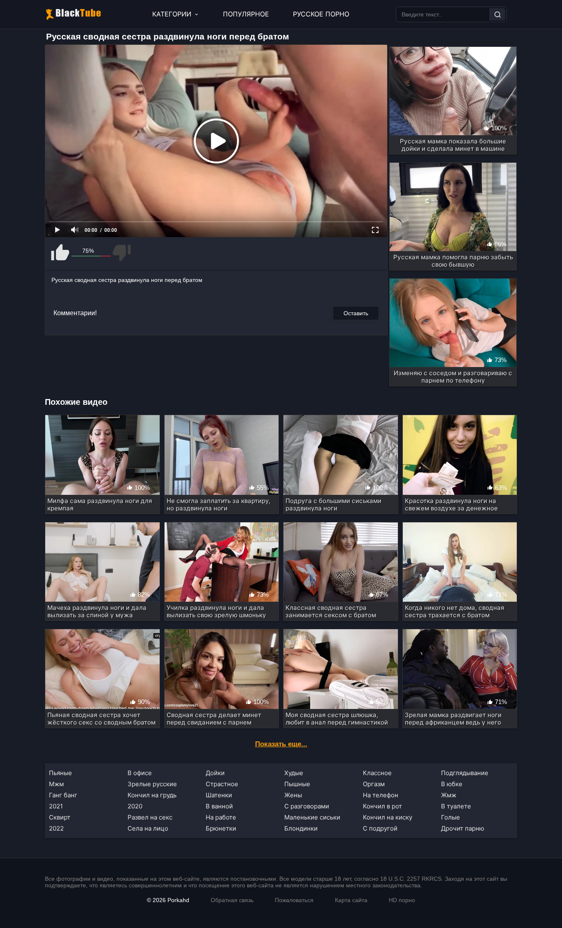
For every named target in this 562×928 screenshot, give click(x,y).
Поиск (497, 14)
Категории (171, 14)
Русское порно (321, 14)
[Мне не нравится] (121, 252)
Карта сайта (351, 900)
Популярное (246, 14)
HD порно (402, 900)
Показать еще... (281, 744)
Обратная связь (232, 900)
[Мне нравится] (60, 252)
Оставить (356, 313)
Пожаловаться (294, 900)
